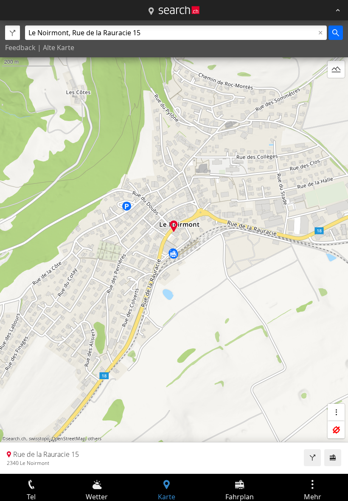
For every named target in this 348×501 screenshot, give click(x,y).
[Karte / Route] (151, 11)
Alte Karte (58, 47)
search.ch (16, 439)
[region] (174, 247)
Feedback (20, 47)
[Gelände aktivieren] (336, 69)
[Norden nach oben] (336, 89)
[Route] (312, 457)
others (94, 439)
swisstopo (39, 439)
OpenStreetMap (68, 439)
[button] (174, 226)
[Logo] (179, 10)
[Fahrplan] (332, 457)
